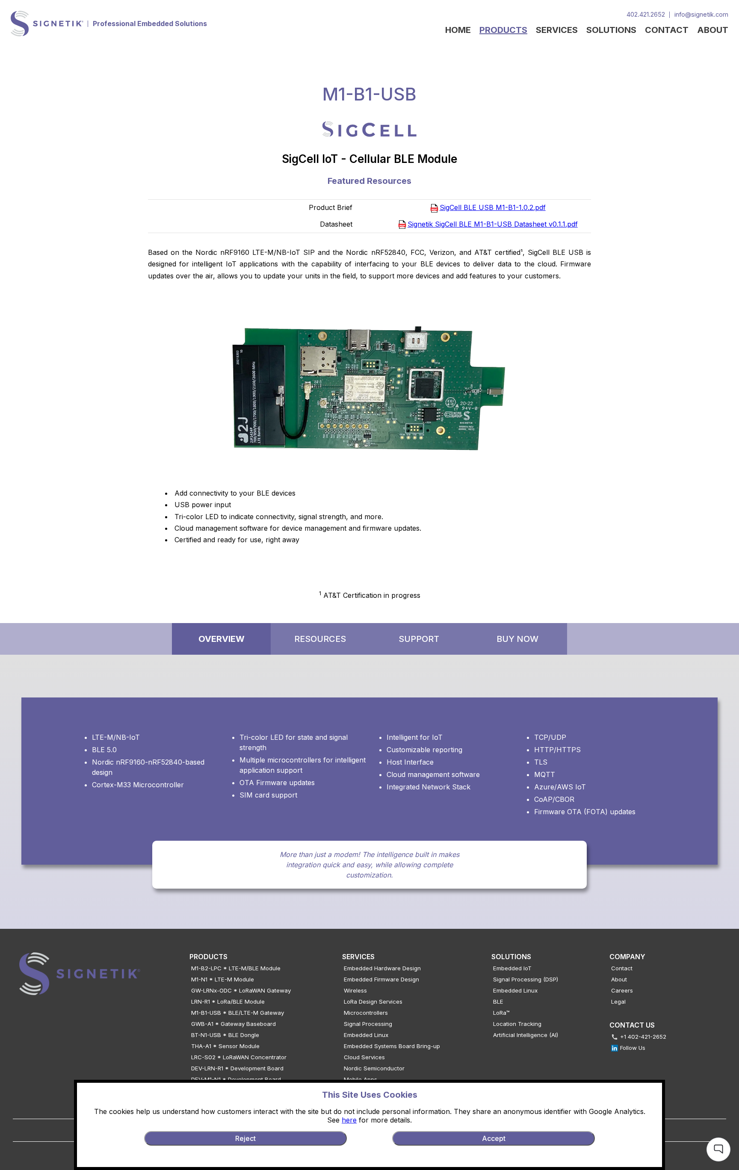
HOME (458, 30)
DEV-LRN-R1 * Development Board (237, 1068)
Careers (622, 990)
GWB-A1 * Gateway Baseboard (233, 1023)
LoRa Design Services (373, 1001)
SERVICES (557, 30)
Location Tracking (517, 1023)
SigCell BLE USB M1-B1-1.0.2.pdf (493, 207)
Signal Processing (368, 1023)
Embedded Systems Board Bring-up (392, 1046)
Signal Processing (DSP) (525, 979)
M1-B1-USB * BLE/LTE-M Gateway (237, 1012)
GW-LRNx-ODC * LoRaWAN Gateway (241, 990)
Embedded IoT (512, 968)
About (619, 979)
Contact (622, 968)
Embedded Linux (366, 1034)
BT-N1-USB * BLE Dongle (225, 1034)
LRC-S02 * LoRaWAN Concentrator (239, 1057)
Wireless (355, 990)
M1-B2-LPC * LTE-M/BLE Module (236, 968)
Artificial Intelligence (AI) (525, 1034)
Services (358, 956)
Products (208, 956)
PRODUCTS (503, 30)
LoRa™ (501, 1012)
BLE (498, 1001)
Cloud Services (364, 1057)
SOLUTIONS (611, 30)
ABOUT (712, 30)
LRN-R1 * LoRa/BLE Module (228, 1001)
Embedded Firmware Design (381, 979)
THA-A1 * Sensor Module (225, 1046)
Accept (493, 1138)
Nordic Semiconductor (374, 1068)
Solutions (511, 956)
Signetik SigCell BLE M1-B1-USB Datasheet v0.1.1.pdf (493, 224)
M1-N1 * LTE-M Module (222, 979)
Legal (618, 1001)
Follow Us (632, 1047)
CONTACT (667, 30)
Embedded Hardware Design (382, 968)
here (349, 1120)
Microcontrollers (366, 1012)
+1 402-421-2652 (643, 1036)
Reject (245, 1138)
